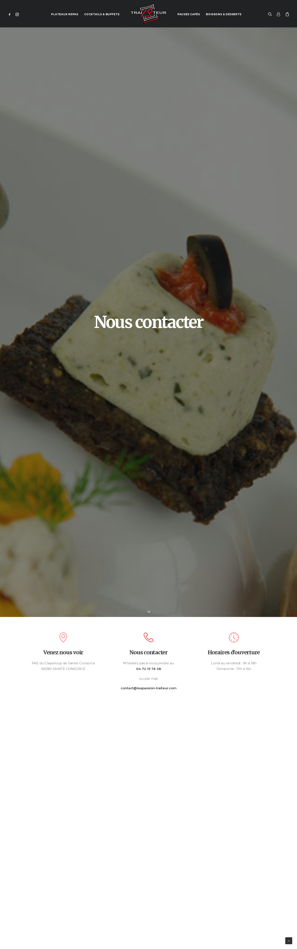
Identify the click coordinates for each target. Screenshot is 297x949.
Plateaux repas (64, 14)
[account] (278, 13)
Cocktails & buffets (101, 14)
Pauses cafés (188, 14)
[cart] (286, 13)
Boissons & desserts (223, 14)
